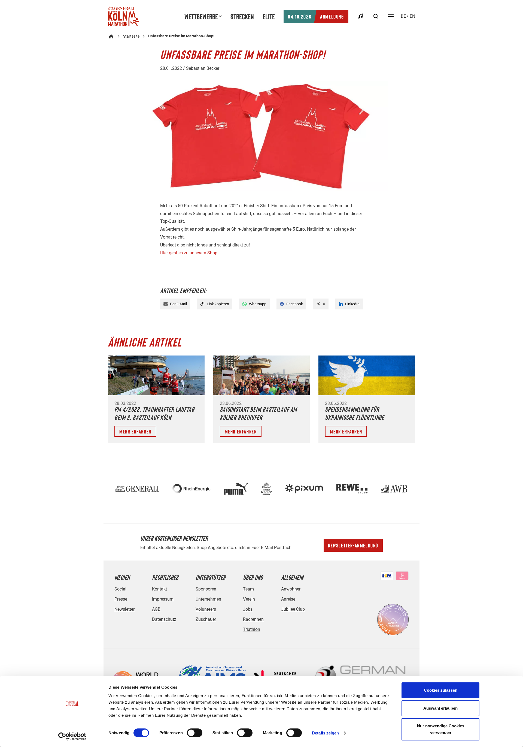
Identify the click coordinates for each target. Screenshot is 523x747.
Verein (249, 599)
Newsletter (124, 609)
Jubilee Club (293, 609)
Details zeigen (325, 733)
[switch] (194, 732)
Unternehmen (208, 599)
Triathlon (251, 629)
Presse (120, 599)
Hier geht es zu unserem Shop (188, 252)
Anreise (288, 599)
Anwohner (290, 589)
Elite (269, 16)
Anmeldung (316, 16)
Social (120, 589)
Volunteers (206, 609)
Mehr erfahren (135, 431)
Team (248, 589)
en (412, 16)
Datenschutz (164, 619)
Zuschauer (206, 619)
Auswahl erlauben (440, 708)
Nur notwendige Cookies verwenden (440, 729)
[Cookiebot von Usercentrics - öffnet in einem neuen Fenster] (72, 736)
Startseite (131, 36)
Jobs (248, 609)
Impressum (163, 599)
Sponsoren (206, 589)
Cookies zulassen (440, 690)
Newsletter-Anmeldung (353, 545)
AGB (156, 609)
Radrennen (253, 619)
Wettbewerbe (201, 16)
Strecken (242, 16)
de (403, 16)
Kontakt (159, 589)
